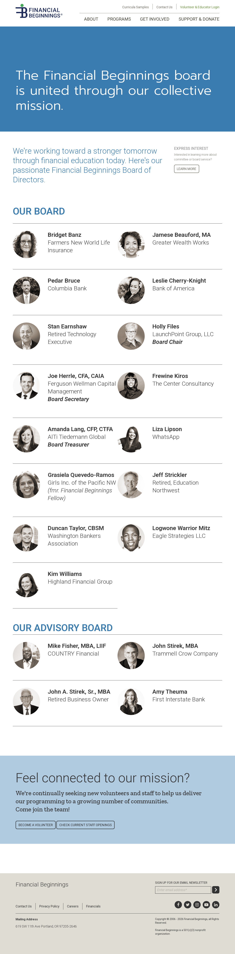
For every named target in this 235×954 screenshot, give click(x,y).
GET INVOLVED (154, 19)
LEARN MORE (186, 169)
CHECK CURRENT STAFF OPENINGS (85, 825)
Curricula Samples (135, 7)
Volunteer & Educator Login (199, 7)
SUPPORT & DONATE (199, 19)
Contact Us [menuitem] (24, 906)
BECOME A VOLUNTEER (36, 825)
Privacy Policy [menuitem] (49, 906)
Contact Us (164, 7)
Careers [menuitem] (73, 906)
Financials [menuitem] (93, 906)
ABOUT (91, 19)
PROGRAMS (119, 19)
